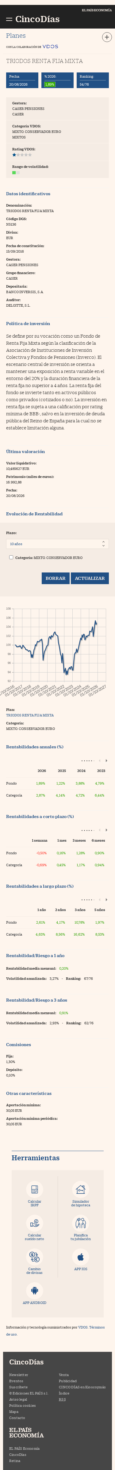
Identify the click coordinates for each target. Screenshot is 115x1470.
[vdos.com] (50, 45)
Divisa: (12, 232)
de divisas (34, 1270)
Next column (106, 760)
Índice (64, 1393)
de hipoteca (80, 1203)
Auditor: (13, 300)
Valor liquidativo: (21, 463)
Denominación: (19, 205)
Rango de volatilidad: (30, 167)
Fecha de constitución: (25, 246)
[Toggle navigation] (107, 37)
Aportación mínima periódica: (32, 1118)
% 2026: (50, 76)
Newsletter (18, 1375)
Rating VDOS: (23, 149)
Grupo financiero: (20, 273)
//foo (9, 18)
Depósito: (14, 1070)
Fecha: (14, 76)
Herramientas (35, 1158)
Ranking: (87, 76)
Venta (64, 1375)
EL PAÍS (32, 1433)
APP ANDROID (34, 1303)
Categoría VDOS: (26, 126)
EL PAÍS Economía (24, 1448)
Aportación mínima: (23, 1105)
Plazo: (11, 533)
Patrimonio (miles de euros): (30, 477)
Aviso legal (18, 1399)
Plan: (10, 710)
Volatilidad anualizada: (26, 978)
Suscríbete (18, 1387)
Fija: (9, 1056)
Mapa (13, 1412)
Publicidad (68, 1381)
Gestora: (19, 103)
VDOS (83, 1327)
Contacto (17, 1418)
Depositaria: (16, 286)
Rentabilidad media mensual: (31, 968)
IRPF (34, 1203)
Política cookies (22, 1405)
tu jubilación (81, 1237)
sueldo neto (34, 1237)
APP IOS (80, 1269)
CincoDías (17, 1454)
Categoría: (24, 558)
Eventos (16, 1381)
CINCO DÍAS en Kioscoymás (82, 1387)
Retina (14, 1461)
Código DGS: (16, 219)
